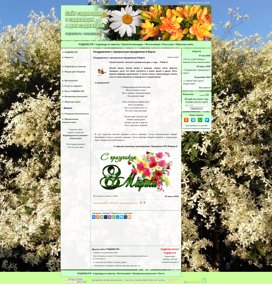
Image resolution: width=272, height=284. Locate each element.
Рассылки (168, 44)
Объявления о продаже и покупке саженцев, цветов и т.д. (117, 266)
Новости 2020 (111, 196)
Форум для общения (75, 72)
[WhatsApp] (113, 217)
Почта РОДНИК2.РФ (74, 91)
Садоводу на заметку (108, 44)
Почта (161, 273)
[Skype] (121, 217)
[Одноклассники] (97, 217)
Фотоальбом (71, 81)
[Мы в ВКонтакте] (193, 122)
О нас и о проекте (73, 86)
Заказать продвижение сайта (106, 253)
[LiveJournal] (125, 217)
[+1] (141, 203)
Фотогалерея (152, 44)
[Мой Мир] (117, 217)
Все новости (98, 196)
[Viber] (109, 217)
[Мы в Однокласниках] (186, 122)
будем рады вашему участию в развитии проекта (170, 255)
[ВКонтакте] (93, 217)
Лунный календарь (132, 44)
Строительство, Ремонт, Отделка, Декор (110, 262)
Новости (69, 57)
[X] (105, 217)
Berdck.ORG (70, 282)
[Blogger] (129, 217)
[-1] (144, 203)
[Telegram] (101, 217)
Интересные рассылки (76, 96)
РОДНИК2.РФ (86, 44)
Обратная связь (185, 44)
